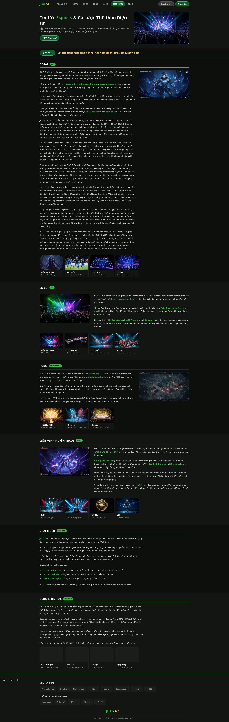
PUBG (95, 4)
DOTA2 (75, 4)
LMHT (105, 4)
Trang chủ (62, 4)
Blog (130, 4)
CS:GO (85, 4)
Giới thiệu (118, 4)
